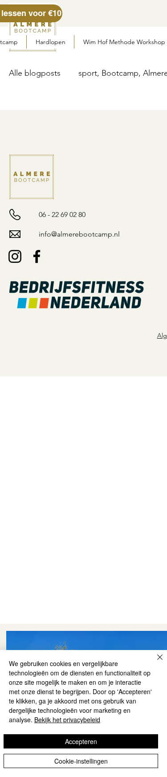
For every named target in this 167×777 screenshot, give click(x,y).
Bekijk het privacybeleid (67, 719)
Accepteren (81, 741)
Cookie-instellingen (81, 761)
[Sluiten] (154, 662)
